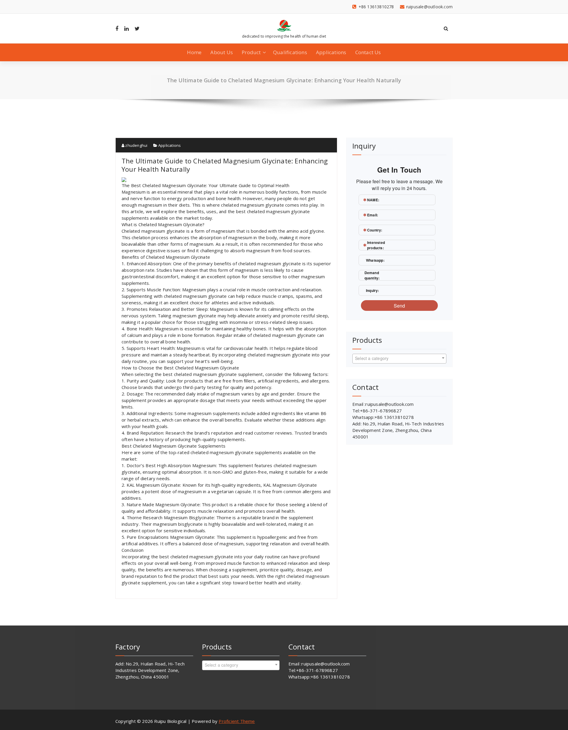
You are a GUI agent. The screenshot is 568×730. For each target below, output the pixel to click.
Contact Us (368, 52)
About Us (221, 52)
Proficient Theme (237, 721)
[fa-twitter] (137, 28)
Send (399, 305)
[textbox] (399, 358)
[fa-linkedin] (126, 28)
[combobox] (399, 359)
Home (194, 52)
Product (251, 52)
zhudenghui (135, 145)
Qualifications (290, 52)
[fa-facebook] (116, 28)
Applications (331, 52)
